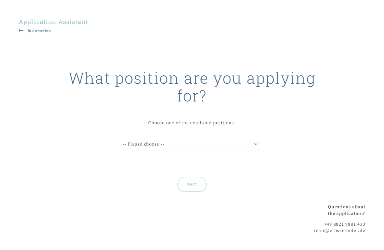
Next (192, 184)
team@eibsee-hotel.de (339, 230)
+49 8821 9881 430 (344, 224)
